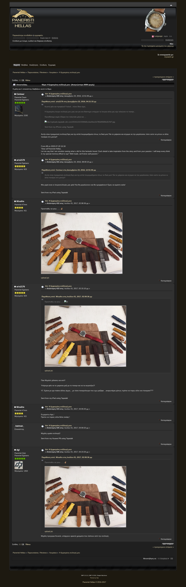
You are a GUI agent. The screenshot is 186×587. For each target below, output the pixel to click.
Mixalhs (20, 201)
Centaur (20, 94)
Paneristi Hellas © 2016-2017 (94, 582)
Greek (170, 36)
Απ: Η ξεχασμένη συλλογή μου (58, 94)
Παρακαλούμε (18, 35)
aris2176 (20, 160)
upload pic (45, 278)
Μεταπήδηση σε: (150, 559)
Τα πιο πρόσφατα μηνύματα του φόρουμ (157, 46)
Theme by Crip (94, 578)
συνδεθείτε (28, 35)
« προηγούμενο (159, 77)
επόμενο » (170, 77)
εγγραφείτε (38, 35)
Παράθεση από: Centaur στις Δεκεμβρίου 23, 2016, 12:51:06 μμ (69, 170)
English (166, 36)
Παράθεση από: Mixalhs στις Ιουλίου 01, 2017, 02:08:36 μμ (67, 297)
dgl (18, 450)
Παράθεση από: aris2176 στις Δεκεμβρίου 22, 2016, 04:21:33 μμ (69, 101)
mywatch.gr (169, 57)
